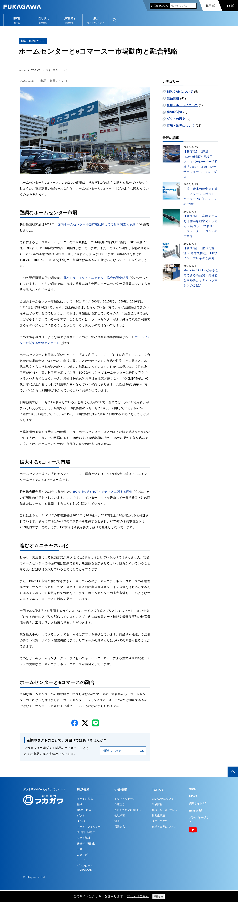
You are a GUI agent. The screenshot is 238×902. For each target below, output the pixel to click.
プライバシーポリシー (199, 819)
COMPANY (69, 18)
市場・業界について (54, 80)
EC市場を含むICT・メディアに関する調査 (102, 491)
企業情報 (120, 789)
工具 (79, 848)
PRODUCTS (43, 18)
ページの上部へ (233, 772)
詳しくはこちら (138, 896)
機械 (79, 804)
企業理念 (119, 804)
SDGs (96, 18)
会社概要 (119, 815)
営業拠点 (119, 826)
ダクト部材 (83, 837)
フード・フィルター (89, 826)
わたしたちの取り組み (127, 809)
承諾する (158, 896)
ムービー (82, 860)
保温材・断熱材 (86, 843)
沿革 (117, 821)
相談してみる (112, 750)
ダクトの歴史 (176, 118)
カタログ (82, 854)
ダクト (81, 815)
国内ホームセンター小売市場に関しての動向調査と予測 (96, 224)
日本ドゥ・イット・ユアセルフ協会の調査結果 (96, 277)
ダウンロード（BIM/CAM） (85, 867)
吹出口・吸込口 (86, 832)
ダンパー (82, 821)
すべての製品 (85, 798)
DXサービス (84, 809)
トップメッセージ (124, 798)
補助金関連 (174, 112)
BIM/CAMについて (180, 91)
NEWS (193, 796)
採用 (208, 5)
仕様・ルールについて (182, 105)
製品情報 (173, 98)
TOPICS (158, 789)
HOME (16, 18)
